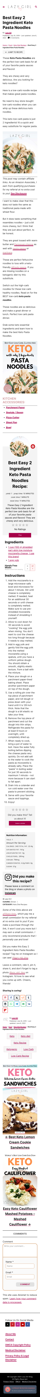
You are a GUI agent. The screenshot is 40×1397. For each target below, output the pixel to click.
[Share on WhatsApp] (11, 1004)
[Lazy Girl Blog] (19, 7)
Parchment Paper (15, 407)
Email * (9, 1272)
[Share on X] (16, 997)
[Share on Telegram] (16, 1004)
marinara (7, 252)
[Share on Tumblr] (28, 997)
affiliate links (9, 913)
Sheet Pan (11, 422)
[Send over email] (23, 1004)
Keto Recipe (20, 1042)
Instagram (10, 892)
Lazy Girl (8, 33)
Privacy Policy (8, 1381)
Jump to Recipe (15, 52)
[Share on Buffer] (5, 1004)
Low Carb (29, 1049)
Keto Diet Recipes (20, 45)
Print (20, 535)
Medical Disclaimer (15, 1350)
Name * (10, 1261)
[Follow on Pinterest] (12, 1324)
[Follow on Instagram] (17, 1324)
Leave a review (20, 823)
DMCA (18, 1381)
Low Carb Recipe (20, 1056)
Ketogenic (12, 1049)
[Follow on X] (7, 1324)
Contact (9, 1339)
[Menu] (3, 7)
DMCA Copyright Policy (18, 1345)
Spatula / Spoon (14, 412)
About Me (10, 1334)
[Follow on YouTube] (22, 1324)
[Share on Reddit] (22, 997)
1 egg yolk (13, 560)
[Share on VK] (29, 1004)
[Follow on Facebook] (27, 1324)
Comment (8, 1241)
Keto (12, 1036)
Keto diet (25, 1036)
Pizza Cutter (12, 417)
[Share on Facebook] (11, 997)
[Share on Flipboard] (5, 1010)
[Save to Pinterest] (5, 997)
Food (10, 45)
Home (5, 45)
